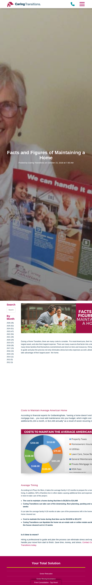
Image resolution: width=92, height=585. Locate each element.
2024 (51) (10, 328)
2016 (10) (10, 351)
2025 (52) (10, 326)
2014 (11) (10, 357)
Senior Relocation (46, 574)
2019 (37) (10, 343)
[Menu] (82, 4)
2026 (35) (10, 323)
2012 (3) (10, 362)
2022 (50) (10, 334)
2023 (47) (10, 331)
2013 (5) (10, 359)
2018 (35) (10, 345)
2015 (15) (10, 354)
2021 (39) (10, 337)
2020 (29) (10, 340)
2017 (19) (10, 348)
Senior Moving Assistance (46, 579)
